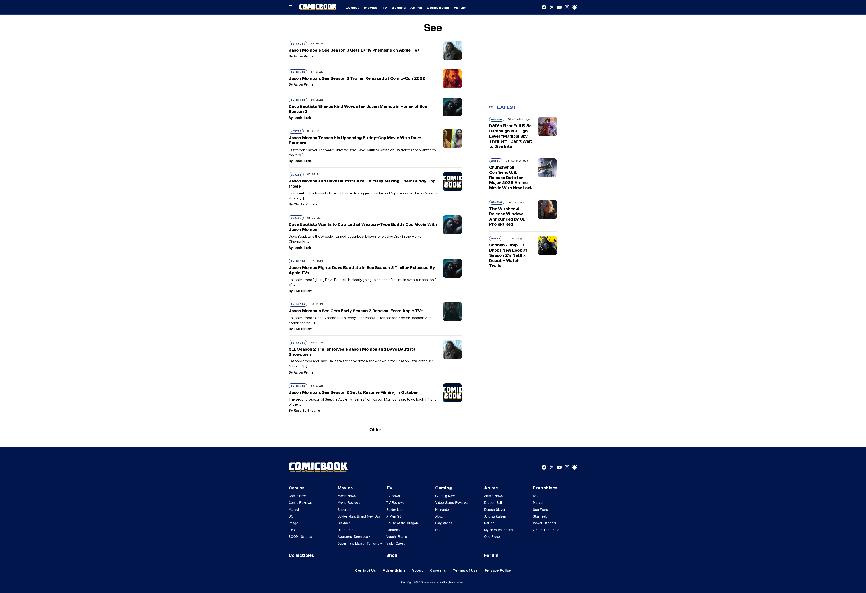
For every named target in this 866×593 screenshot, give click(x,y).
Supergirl (344, 509)
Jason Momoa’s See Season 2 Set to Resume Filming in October (353, 392)
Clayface (344, 523)
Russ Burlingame (307, 410)
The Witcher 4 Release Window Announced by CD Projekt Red (507, 216)
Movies (371, 8)
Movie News (347, 495)
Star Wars (540, 509)
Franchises (545, 488)
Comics (352, 8)
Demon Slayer (495, 509)
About (417, 570)
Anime (416, 8)
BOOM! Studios (300, 536)
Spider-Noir (394, 509)
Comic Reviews (300, 502)
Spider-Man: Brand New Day (359, 516)
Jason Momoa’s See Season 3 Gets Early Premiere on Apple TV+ (354, 50)
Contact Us (365, 570)
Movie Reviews (349, 502)
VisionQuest (395, 543)
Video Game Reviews (451, 502)
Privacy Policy (498, 570)
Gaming (399, 8)
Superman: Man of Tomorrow (360, 543)
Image (293, 523)
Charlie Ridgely (305, 204)
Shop (391, 555)
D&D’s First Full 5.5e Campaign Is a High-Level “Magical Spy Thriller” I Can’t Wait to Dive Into (510, 136)
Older (375, 429)
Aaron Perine (303, 56)
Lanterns (393, 529)
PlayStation (443, 523)
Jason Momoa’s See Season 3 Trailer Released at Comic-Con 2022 (357, 78)
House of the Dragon (402, 523)
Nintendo (442, 509)
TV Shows (298, 44)
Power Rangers (544, 523)
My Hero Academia (498, 529)
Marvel (294, 509)
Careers (438, 570)
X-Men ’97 (394, 516)
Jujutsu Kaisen (495, 516)
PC (437, 529)
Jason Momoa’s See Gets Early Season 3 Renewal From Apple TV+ (356, 310)
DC (291, 516)
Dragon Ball (493, 502)
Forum (460, 8)
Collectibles (438, 8)
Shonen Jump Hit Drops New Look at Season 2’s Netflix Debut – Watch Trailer (508, 255)
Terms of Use (465, 570)
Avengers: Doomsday (354, 536)
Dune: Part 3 (347, 529)
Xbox (439, 516)
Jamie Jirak (302, 117)
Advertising (394, 570)
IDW (292, 529)
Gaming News (445, 495)
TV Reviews (395, 502)
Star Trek (540, 516)
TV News (393, 495)
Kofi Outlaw (303, 291)
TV (384, 8)
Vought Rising (396, 536)
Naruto (489, 523)
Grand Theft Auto (546, 529)
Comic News (298, 495)
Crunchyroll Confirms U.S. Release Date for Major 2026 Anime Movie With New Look (511, 177)
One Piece (492, 536)
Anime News (493, 495)
